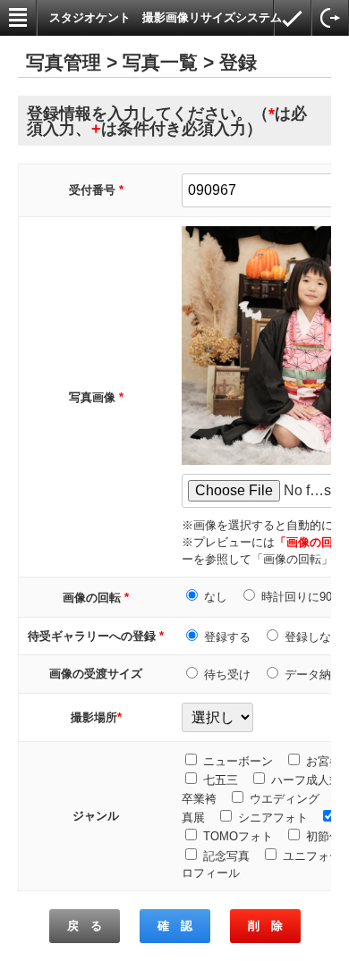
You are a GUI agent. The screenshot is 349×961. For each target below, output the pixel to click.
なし (215, 596)
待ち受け (227, 674)
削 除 (265, 925)
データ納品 (314, 674)
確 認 (174, 925)
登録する (227, 637)
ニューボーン (238, 761)
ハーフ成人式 (306, 780)
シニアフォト (273, 817)
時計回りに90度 (302, 596)
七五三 (220, 780)
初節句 (323, 836)
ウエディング (284, 798)
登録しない (314, 637)
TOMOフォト (238, 836)
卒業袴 (199, 798)
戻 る (84, 925)
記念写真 (226, 856)
